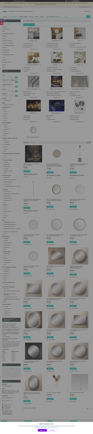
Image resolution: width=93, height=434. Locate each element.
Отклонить (52, 430)
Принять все (42, 430)
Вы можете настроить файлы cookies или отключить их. (46, 427)
